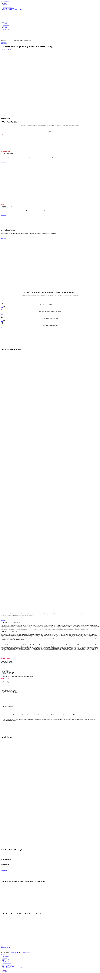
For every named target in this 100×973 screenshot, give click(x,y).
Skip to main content (5, 1)
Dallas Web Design (14, 952)
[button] (2, 20)
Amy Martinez (5, 49)
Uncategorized (4, 43)
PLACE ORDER (7, 963)
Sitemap (29, 952)
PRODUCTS (6, 956)
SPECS (5, 960)
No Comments (11, 49)
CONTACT (6, 961)
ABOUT (5, 958)
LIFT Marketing (23, 952)
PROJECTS (6, 959)
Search (29, 40)
